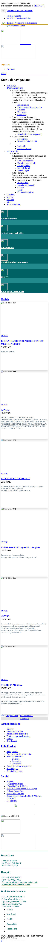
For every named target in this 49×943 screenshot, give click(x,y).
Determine (21, 112)
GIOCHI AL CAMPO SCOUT (15, 478)
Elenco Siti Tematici (15, 793)
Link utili (21, 146)
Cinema (20, 187)
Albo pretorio (23, 105)
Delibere (21, 110)
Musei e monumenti (25, 185)
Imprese (10, 197)
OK (3, 11)
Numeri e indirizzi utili (27, 141)
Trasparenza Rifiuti (15, 784)
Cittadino (10, 195)
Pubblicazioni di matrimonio (29, 107)
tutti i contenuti (26, 715)
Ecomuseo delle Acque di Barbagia (22, 788)
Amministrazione (9, 218)
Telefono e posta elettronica (18, 736)
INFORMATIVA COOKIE (20, 10)
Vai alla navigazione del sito (18, 18)
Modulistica (22, 139)
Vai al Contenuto (14, 16)
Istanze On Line (13, 204)
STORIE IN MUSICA (11, 685)
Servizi (5, 776)
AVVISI (4, 336)
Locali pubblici (23, 165)
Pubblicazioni (8, 746)
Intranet (10, 202)
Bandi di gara (12, 768)
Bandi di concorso (14, 771)
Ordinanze (21, 114)
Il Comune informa (15, 88)
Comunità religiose (25, 192)
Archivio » (24, 718)
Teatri (19, 190)
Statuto (10, 738)
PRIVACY (39, 6)
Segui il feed (12, 715)
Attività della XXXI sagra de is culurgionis (20, 547)
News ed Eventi (24, 148)
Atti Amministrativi (15, 756)
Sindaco (10, 729)
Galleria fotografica (15, 791)
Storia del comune (25, 161)
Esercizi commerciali (26, 163)
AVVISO (5, 410)
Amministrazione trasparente (29, 134)
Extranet (10, 199)
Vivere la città (12, 151)
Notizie (5, 299)
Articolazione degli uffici (12, 233)
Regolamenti (12, 741)
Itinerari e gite (23, 170)
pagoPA (4, 277)
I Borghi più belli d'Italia (12, 291)
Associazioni (22, 182)
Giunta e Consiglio (15, 731)
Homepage (11, 85)
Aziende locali (23, 168)
